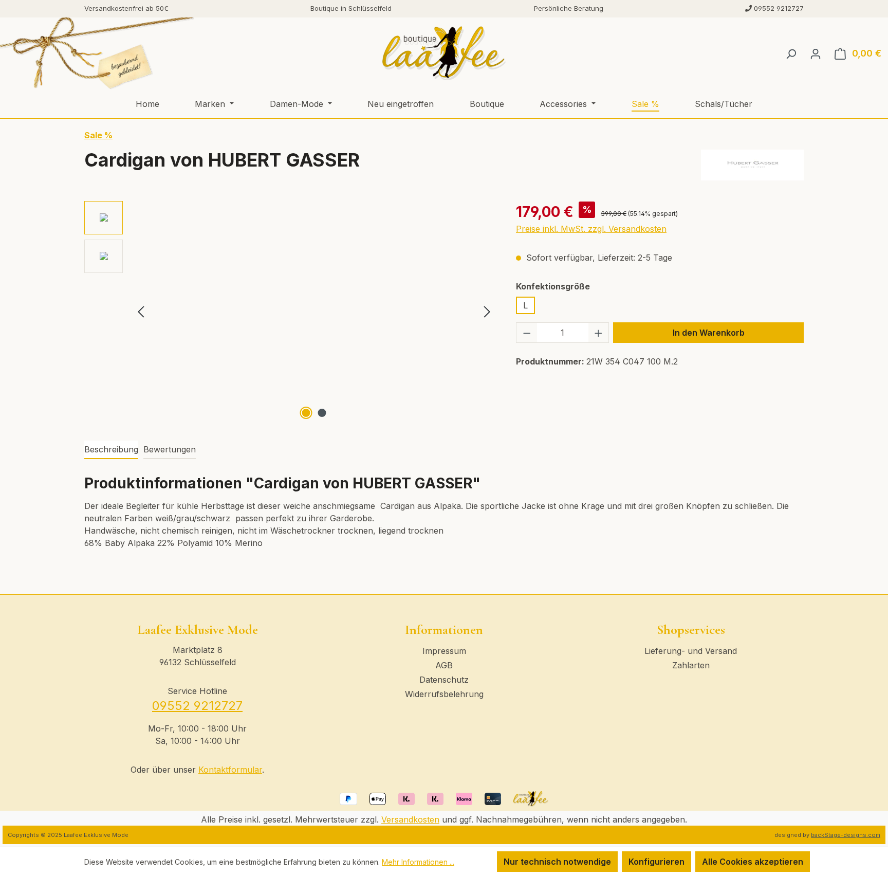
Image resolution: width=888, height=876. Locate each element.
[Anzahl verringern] (527, 332)
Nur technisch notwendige (557, 861)
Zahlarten (691, 665)
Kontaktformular (230, 769)
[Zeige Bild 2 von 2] (322, 413)
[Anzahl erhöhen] (598, 332)
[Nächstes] (487, 311)
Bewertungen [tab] (169, 449)
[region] (290, 311)
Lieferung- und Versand (690, 651)
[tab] (111, 450)
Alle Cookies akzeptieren (752, 861)
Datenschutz (444, 679)
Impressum (444, 651)
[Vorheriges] (141, 311)
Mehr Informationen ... (418, 861)
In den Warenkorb (709, 332)
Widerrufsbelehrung (444, 694)
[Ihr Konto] (815, 53)
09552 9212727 (197, 705)
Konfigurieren (656, 861)
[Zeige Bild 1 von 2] (306, 413)
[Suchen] (791, 53)
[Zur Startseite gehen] (444, 53)
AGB (444, 665)
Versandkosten (410, 819)
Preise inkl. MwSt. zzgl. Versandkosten (591, 229)
